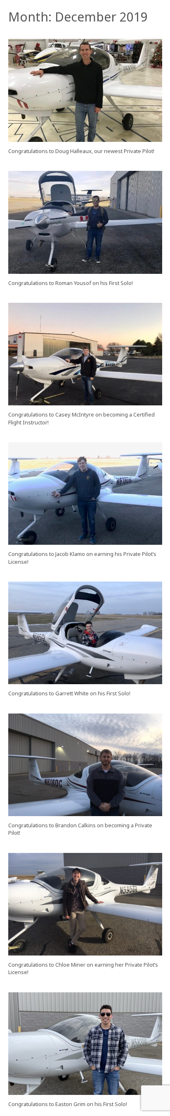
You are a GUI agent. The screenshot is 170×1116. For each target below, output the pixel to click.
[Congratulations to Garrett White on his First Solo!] (85, 633)
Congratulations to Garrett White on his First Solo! (69, 693)
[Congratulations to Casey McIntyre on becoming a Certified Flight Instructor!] (85, 354)
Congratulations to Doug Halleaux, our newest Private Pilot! (81, 151)
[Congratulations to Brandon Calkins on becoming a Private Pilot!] (85, 765)
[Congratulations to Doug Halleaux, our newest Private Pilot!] (85, 90)
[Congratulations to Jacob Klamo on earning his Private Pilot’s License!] (85, 493)
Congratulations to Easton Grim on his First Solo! (67, 1104)
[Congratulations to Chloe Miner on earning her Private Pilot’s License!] (85, 904)
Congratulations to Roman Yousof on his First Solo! (70, 283)
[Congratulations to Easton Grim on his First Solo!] (85, 1043)
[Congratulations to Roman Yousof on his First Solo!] (85, 222)
